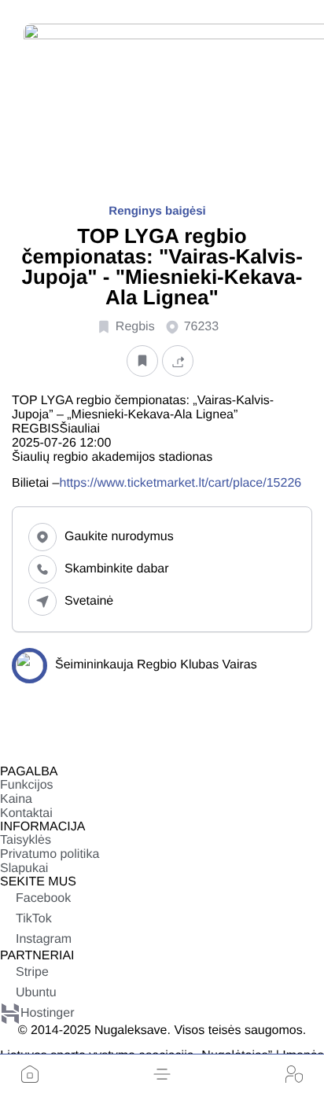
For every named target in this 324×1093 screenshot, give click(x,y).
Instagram (44, 939)
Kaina (16, 799)
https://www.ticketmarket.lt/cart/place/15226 (180, 483)
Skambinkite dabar (116, 569)
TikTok (34, 919)
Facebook (43, 898)
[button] (162, 1074)
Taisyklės (25, 840)
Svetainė (88, 601)
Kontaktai (26, 813)
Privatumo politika (49, 854)
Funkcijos (26, 785)
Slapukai (24, 868)
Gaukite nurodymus (119, 536)
